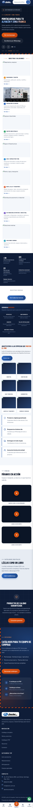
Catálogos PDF (6, 740)
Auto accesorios (6, 757)
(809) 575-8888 (8, 782)
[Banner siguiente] (8, 47)
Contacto (4, 747)
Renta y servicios (6, 736)
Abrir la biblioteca (9, 576)
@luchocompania (9, 789)
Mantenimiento (6, 760)
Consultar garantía (16, 620)
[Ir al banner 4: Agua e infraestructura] (14, 51)
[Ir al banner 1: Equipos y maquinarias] (3, 51)
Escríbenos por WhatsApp (12, 41)
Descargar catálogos (10, 671)
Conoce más (7, 358)
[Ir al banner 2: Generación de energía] (6, 51)
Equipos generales (7, 768)
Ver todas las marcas (16, 298)
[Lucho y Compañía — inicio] (7, 2)
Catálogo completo (7, 732)
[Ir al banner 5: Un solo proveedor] (17, 51)
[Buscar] (28, 2)
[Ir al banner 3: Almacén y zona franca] (10, 51)
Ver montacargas (9, 35)
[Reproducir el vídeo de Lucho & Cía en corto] (16, 514)
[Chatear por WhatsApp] (29, 799)
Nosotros (4, 743)
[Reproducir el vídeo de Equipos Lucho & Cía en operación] (16, 493)
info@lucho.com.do (9, 785)
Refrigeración (5, 764)
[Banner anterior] (3, 47)
